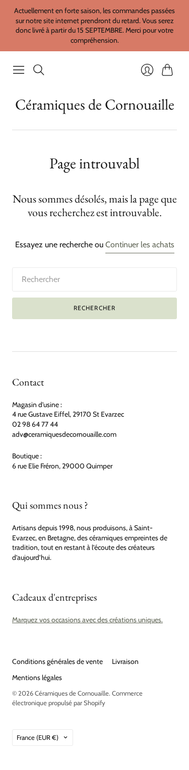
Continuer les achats (139, 244)
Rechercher (95, 308)
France (37, 737)
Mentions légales (37, 677)
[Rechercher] (38, 69)
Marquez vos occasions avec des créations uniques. (87, 619)
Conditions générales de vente (57, 661)
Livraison (125, 661)
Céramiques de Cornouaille (94, 104)
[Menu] (18, 69)
